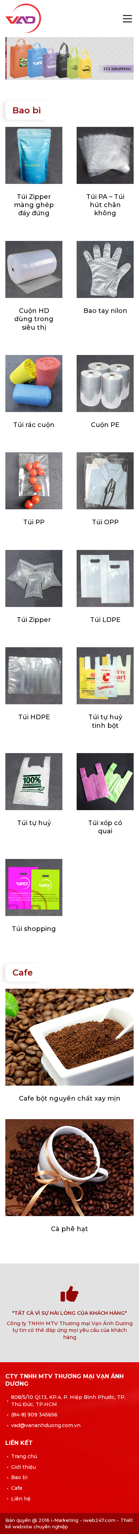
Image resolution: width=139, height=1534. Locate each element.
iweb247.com (99, 1520)
